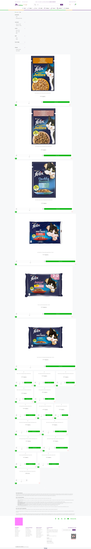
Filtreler (16, 47)
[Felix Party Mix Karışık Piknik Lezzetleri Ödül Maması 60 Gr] (28, 421)
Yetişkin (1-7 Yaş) (18, 25)
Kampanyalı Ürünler (19, 18)
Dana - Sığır (18, 31)
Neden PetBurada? (17, 1)
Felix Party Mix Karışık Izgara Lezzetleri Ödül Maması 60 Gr (55, 438)
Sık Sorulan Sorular (25, 1)
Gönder (73, 529)
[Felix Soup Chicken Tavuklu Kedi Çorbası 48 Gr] (48, 453)
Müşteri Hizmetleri (17, 530)
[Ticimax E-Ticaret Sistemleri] (45, 548)
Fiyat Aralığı (17, 42)
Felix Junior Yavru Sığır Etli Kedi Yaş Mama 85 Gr (24, 373)
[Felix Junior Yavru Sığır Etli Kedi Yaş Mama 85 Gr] (24, 372)
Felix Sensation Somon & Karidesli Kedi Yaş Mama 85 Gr (43, 146)
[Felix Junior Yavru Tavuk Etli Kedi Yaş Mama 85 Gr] (24, 388)
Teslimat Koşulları (38, 528)
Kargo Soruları (38, 530)
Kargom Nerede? (73, 1)
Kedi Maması (27, 528)
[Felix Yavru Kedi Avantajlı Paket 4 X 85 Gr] (44, 285)
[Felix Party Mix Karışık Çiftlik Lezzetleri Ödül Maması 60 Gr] (55, 421)
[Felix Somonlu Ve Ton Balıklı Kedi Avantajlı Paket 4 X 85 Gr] (45, 338)
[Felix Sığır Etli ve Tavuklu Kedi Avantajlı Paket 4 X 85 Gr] (45, 233)
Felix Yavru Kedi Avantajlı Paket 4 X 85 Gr (44, 304)
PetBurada (73, 518)
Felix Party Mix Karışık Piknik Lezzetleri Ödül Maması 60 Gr (27, 422)
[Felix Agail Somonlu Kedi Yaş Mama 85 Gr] (25, 405)
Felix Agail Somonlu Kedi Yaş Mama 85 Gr (25, 406)
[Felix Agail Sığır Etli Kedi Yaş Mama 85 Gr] (44, 388)
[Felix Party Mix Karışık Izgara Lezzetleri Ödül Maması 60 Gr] (56, 437)
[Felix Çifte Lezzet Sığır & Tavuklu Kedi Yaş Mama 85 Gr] (66, 372)
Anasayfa (16, 528)
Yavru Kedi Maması (28, 530)
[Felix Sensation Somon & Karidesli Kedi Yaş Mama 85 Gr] (43, 126)
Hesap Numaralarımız (39, 529)
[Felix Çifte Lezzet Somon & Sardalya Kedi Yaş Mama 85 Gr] (44, 179)
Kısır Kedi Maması (28, 529)
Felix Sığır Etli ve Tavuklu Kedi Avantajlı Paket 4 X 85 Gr (45, 252)
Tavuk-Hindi (18, 30)
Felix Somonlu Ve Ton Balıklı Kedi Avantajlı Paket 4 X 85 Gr (45, 357)
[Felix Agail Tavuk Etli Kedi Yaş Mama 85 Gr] (45, 405)
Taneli (17, 39)
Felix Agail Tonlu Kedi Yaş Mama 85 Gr (61, 406)
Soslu (17, 37)
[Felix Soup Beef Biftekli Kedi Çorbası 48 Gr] (25, 453)
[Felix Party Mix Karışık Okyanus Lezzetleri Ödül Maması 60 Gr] (28, 437)
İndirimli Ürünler (18, 49)
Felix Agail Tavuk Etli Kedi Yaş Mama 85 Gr (45, 406)
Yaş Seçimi (17, 22)
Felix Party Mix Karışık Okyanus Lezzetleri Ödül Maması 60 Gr (28, 438)
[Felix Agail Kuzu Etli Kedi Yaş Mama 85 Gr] (44, 372)
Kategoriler (17, 14)
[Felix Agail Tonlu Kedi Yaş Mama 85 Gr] (61, 405)
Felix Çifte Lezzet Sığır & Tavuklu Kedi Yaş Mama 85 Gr (66, 373)
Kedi (16, 16)
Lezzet (16, 28)
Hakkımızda (16, 529)
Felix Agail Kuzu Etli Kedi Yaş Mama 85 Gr (44, 373)
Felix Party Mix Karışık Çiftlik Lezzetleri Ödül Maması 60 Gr (54, 422)
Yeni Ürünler (18, 50)
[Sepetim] (75, 4)
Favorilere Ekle (69, 104)
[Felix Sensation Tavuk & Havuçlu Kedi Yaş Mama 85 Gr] (42, 73)
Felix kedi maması (44, 495)
